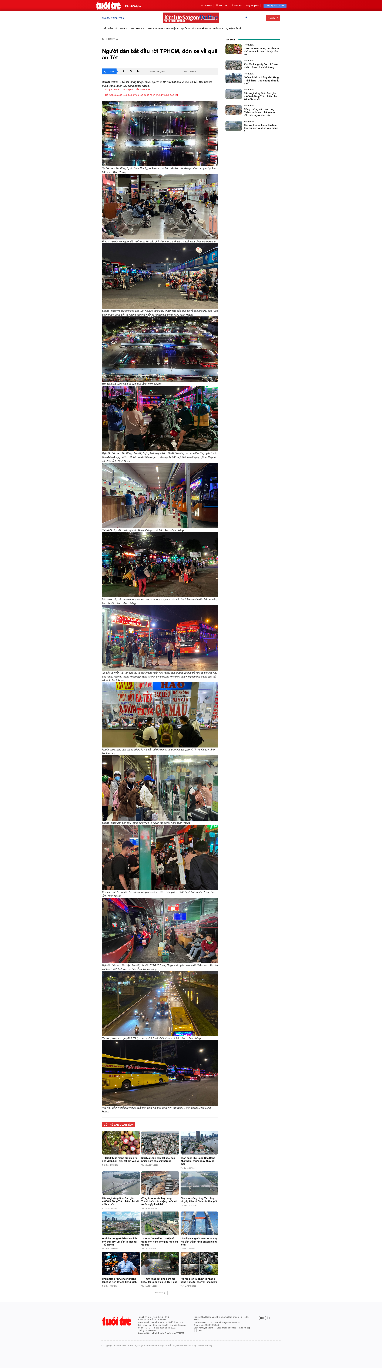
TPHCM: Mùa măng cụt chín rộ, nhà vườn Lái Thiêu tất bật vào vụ (120, 1159)
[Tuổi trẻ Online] (116, 1321)
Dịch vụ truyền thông (203, 1328)
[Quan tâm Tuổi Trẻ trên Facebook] (267, 1318)
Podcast (208, 5)
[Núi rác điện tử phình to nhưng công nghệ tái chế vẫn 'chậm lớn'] (199, 1263)
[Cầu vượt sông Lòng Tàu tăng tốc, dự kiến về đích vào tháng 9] (199, 1183)
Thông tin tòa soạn (147, 1330)
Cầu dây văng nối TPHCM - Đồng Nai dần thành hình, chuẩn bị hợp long (199, 1241)
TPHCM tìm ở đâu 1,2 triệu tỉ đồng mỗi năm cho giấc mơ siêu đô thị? (159, 1241)
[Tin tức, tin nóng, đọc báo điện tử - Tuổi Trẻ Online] (108, 5)
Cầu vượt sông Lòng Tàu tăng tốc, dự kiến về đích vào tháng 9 (199, 1200)
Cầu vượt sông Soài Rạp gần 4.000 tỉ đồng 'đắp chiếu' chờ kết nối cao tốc (120, 1201)
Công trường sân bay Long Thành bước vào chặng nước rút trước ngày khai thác (159, 1201)
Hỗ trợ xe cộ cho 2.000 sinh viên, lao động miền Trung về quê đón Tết (141, 95)
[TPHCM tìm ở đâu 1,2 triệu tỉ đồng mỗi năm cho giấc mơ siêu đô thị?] (160, 1223)
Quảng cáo (253, 5)
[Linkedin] (138, 71)
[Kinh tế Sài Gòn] (132, 5)
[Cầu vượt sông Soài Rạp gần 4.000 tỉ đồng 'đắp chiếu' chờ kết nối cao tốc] (121, 1183)
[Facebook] (246, 18)
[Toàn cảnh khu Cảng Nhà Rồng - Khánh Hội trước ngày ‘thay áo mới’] (199, 1143)
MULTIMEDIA (110, 39)
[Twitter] (131, 71)
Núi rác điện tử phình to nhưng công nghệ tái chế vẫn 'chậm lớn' (199, 1280)
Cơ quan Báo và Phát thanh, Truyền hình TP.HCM (161, 1333)
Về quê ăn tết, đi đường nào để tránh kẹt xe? (128, 89)
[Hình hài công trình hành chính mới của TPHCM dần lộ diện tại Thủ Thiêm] (121, 1223)
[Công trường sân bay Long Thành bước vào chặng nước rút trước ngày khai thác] (160, 1183)
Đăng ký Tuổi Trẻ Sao (275, 6)
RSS (200, 1330)
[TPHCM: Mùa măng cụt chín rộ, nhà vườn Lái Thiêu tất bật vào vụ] (121, 1143)
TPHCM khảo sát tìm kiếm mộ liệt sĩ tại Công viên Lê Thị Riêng (159, 1280)
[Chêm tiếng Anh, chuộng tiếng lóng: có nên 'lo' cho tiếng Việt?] (121, 1263)
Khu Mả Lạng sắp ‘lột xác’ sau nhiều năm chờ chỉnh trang (158, 1159)
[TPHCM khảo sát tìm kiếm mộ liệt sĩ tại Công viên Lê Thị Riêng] (160, 1263)
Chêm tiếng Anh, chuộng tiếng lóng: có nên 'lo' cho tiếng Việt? (119, 1280)
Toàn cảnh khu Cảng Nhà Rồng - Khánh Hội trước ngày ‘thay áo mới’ (199, 1161)
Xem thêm (159, 1292)
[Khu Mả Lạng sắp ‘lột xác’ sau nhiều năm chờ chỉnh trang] (160, 1143)
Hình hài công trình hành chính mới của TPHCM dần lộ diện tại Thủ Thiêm (119, 1241)
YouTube (223, 5)
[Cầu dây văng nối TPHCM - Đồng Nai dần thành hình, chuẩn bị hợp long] (199, 1223)
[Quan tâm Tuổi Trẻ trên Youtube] (261, 1318)
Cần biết (238, 5)
